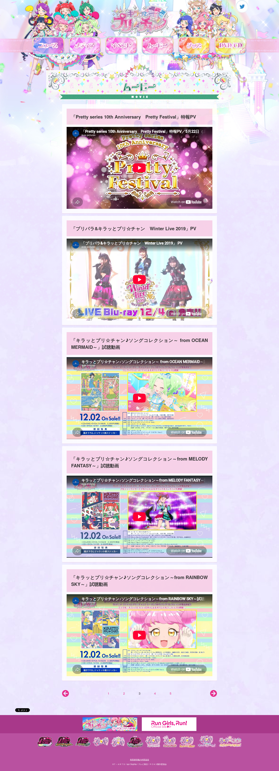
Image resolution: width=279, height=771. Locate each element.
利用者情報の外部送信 (139, 759)
